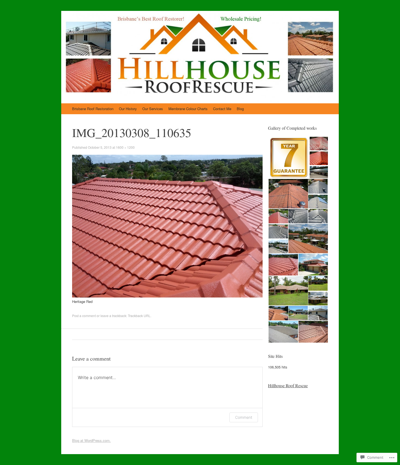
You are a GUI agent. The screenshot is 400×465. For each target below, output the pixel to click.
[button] (288, 157)
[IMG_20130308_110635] (167, 296)
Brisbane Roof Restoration (92, 108)
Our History (128, 108)
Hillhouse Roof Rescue (288, 385)
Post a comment (84, 315)
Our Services (152, 108)
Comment (243, 417)
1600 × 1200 (125, 147)
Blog (240, 108)
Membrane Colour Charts (188, 108)
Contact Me (222, 108)
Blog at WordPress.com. (91, 440)
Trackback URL (139, 315)
